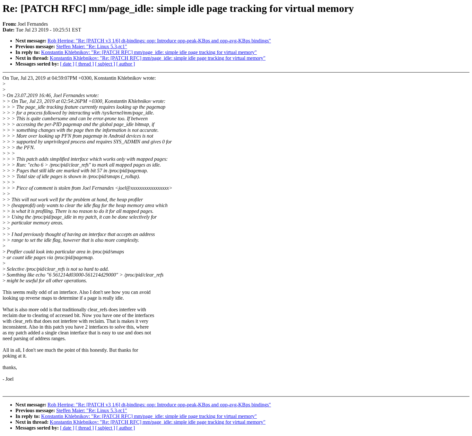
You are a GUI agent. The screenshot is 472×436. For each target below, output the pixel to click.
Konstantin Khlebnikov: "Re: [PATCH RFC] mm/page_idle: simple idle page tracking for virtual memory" (149, 52)
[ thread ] (84, 64)
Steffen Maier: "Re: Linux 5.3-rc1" (91, 46)
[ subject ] (105, 64)
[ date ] (67, 64)
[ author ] (125, 64)
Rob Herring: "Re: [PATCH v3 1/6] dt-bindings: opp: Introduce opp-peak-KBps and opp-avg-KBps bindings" (159, 40)
